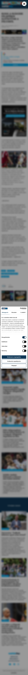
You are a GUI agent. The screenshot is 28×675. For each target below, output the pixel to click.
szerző (9, 285)
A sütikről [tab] (23, 312)
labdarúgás (11, 270)
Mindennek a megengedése (14, 357)
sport (3, 270)
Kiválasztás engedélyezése (14, 361)
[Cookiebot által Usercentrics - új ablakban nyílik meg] (20, 308)
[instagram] (18, 664)
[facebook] (14, 664)
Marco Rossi (5, 276)
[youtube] (10, 664)
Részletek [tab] (14, 312)
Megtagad (14, 365)
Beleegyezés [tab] (5, 312)
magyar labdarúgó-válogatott (9, 273)
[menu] (25, 6)
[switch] (24, 342)
